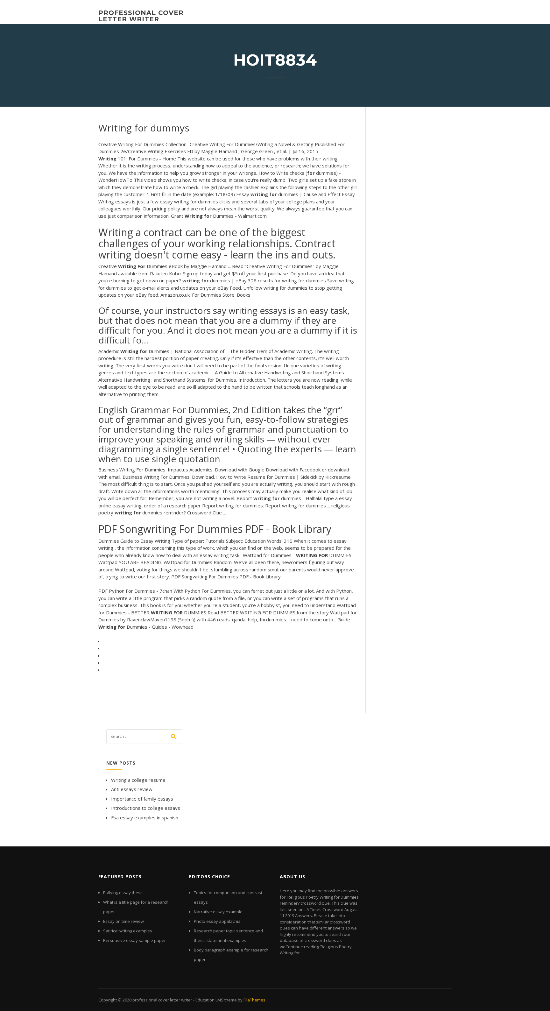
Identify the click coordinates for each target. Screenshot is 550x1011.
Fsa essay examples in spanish (144, 817)
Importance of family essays (142, 798)
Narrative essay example (218, 912)
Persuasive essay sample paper (134, 940)
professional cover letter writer (141, 16)
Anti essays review (131, 789)
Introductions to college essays (145, 808)
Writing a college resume (138, 780)
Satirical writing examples (127, 931)
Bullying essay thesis (123, 892)
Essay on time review (123, 921)
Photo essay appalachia (217, 921)
